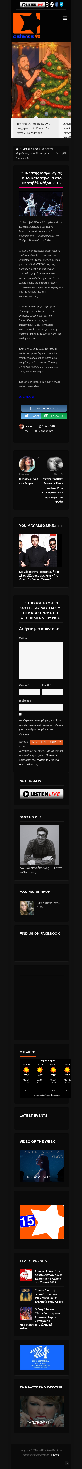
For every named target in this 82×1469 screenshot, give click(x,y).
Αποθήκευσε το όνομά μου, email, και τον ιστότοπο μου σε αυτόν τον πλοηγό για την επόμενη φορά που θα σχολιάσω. (41, 727)
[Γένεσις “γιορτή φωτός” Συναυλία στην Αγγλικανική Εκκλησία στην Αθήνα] (26, 1294)
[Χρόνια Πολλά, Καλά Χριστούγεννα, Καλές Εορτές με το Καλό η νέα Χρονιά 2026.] (26, 1275)
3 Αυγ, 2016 (48, 426)
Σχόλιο (23, 638)
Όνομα (24, 685)
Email (46, 685)
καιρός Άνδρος (47, 1060)
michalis (29, 426)
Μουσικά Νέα (45, 430)
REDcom (54, 1454)
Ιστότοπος (25, 700)
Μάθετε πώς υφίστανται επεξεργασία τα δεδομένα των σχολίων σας (39, 760)
